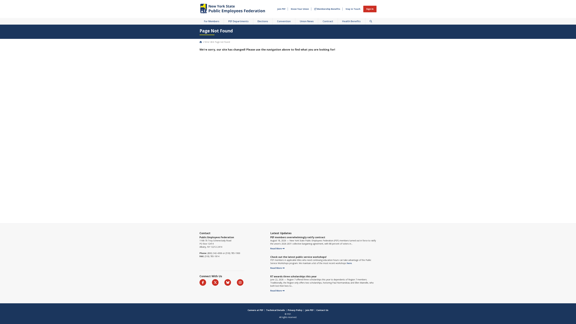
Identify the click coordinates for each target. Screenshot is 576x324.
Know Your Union (300, 9)
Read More (276, 248)
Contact (205, 233)
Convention (284, 21)
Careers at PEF (255, 310)
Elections (263, 21)
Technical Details (275, 310)
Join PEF (281, 9)
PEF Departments (238, 21)
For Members (211, 21)
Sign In (370, 9)
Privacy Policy (295, 310)
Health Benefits (351, 21)
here (349, 263)
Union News (307, 21)
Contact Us (322, 310)
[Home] (201, 41)
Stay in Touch (353, 9)
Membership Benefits (328, 9)
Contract (328, 21)
